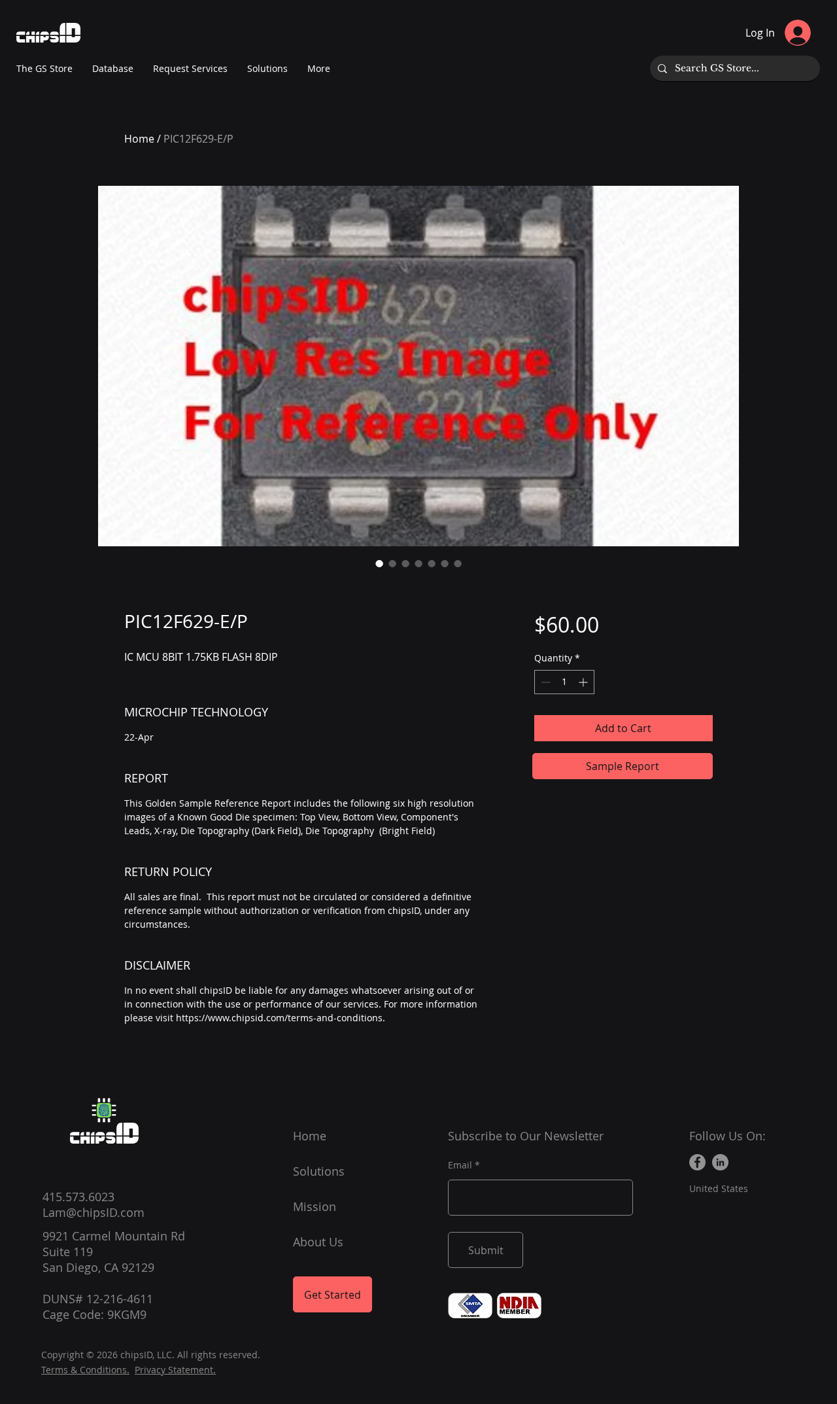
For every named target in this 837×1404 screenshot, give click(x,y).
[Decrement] (544, 682)
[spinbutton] (564, 682)
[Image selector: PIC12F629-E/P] (379, 563)
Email (460, 1165)
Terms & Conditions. (85, 1369)
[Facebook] (697, 1162)
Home (139, 139)
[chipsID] (104, 1110)
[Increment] (584, 682)
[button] (319, 69)
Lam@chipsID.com (94, 1212)
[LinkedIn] (720, 1162)
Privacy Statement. (175, 1369)
